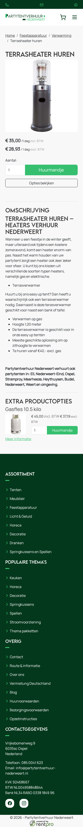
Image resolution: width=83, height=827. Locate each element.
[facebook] (9, 803)
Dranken (17, 542)
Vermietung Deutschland (30, 683)
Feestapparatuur (33, 35)
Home (10, 35)
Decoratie (18, 534)
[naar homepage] (25, 17)
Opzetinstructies (23, 718)
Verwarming (61, 35)
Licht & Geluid (21, 516)
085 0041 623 (32, 762)
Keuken (16, 577)
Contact (16, 656)
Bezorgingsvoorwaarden (29, 709)
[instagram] (23, 803)
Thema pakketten (24, 630)
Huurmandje (51, 170)
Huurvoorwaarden (24, 701)
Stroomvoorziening (25, 622)
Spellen (16, 613)
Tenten (15, 489)
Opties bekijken (41, 183)
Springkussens (22, 604)
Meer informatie (18, 438)
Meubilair (17, 498)
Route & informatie (25, 665)
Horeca (15, 525)
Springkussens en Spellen (31, 551)
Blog (13, 692)
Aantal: (11, 160)
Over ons (17, 674)
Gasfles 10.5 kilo (23, 409)
